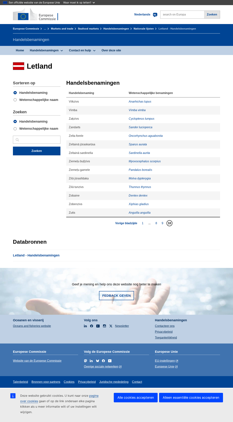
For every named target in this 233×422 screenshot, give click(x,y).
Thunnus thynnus (140, 187)
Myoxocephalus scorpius (145, 161)
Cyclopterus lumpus (141, 118)
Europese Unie (164, 366)
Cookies (69, 381)
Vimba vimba (137, 110)
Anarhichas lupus (140, 101)
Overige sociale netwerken (101, 366)
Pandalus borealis (140, 169)
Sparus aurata (138, 144)
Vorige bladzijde (126, 223)
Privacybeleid (164, 331)
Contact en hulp (80, 50)
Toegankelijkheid (166, 337)
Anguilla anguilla (140, 212)
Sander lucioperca (140, 127)
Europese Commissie (26, 28)
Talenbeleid (20, 381)
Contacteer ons (165, 325)
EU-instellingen (165, 360)
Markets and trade (62, 28)
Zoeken (212, 14)
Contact (137, 381)
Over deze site (111, 50)
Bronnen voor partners (45, 381)
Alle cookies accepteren (135, 397)
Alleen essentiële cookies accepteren (191, 397)
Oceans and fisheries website (32, 325)
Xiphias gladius (139, 204)
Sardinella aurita (139, 152)
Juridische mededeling (114, 381)
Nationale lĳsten (144, 28)
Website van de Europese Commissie (37, 360)
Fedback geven (116, 295)
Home (20, 50)
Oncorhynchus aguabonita (146, 135)
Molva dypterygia (140, 178)
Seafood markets (88, 28)
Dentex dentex (138, 195)
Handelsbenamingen (116, 28)
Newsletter (122, 325)
